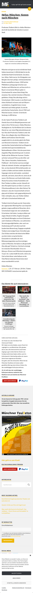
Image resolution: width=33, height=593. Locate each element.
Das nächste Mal (17, 311)
